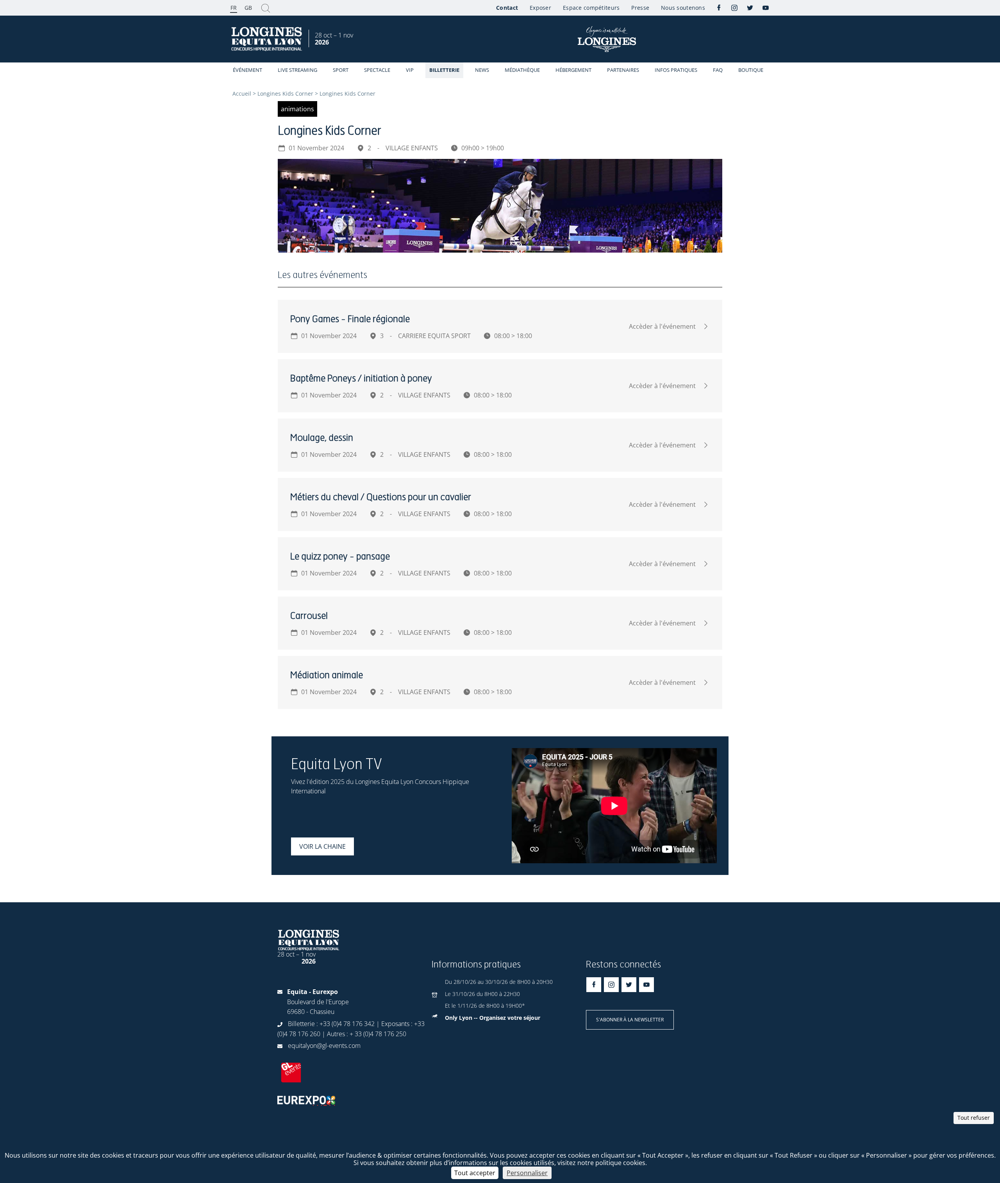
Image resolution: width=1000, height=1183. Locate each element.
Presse (640, 7)
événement (247, 69)
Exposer (540, 7)
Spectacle (377, 69)
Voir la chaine (322, 846)
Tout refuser (973, 1117)
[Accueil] (268, 39)
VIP (410, 69)
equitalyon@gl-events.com (324, 1045)
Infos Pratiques (676, 69)
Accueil (241, 93)
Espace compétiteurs (591, 7)
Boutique (750, 69)
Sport (340, 69)
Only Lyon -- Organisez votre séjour (492, 1017)
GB (248, 7)
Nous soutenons (683, 7)
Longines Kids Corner (285, 93)
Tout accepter (474, 1173)
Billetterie (444, 69)
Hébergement (573, 69)
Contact (507, 7)
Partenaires (623, 69)
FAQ (718, 69)
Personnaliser (527, 1173)
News (482, 69)
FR (233, 7)
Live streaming (297, 69)
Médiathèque (522, 69)
